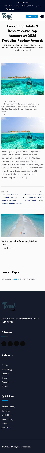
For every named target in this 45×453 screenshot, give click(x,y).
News (35, 109)
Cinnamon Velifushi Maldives (26, 106)
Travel (3, 111)
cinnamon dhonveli (10, 104)
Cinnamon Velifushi (8, 106)
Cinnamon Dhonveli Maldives (28, 104)
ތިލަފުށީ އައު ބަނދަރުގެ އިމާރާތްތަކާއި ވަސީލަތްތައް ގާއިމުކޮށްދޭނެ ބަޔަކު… (22, 6)
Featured (28, 109)
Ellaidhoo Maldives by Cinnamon (12, 109)
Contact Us (32, 16)
